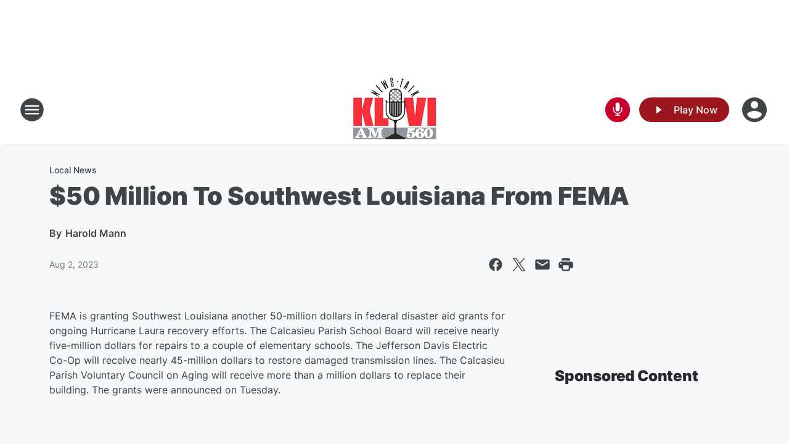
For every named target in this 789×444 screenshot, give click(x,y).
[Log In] (755, 109)
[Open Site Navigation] (32, 109)
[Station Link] (394, 110)
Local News (73, 170)
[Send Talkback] (617, 109)
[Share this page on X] (519, 264)
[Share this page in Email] (542, 264)
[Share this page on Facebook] (495, 264)
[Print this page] (565, 264)
